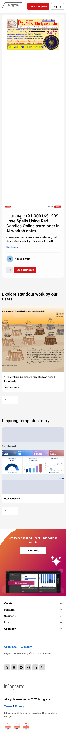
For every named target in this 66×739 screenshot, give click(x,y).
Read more (12, 247)
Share (8, 206)
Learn (7, 622)
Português (27, 653)
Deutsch (17, 653)
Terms (8, 706)
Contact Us (10, 646)
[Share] (9, 270)
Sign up (57, 6)
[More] (58, 20)
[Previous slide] (6, 400)
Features (9, 609)
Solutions (9, 616)
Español (37, 653)
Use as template (38, 6)
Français (47, 653)
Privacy (19, 706)
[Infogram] (12, 6)
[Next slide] (14, 400)
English (7, 653)
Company (10, 628)
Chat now (26, 646)
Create (8, 603)
